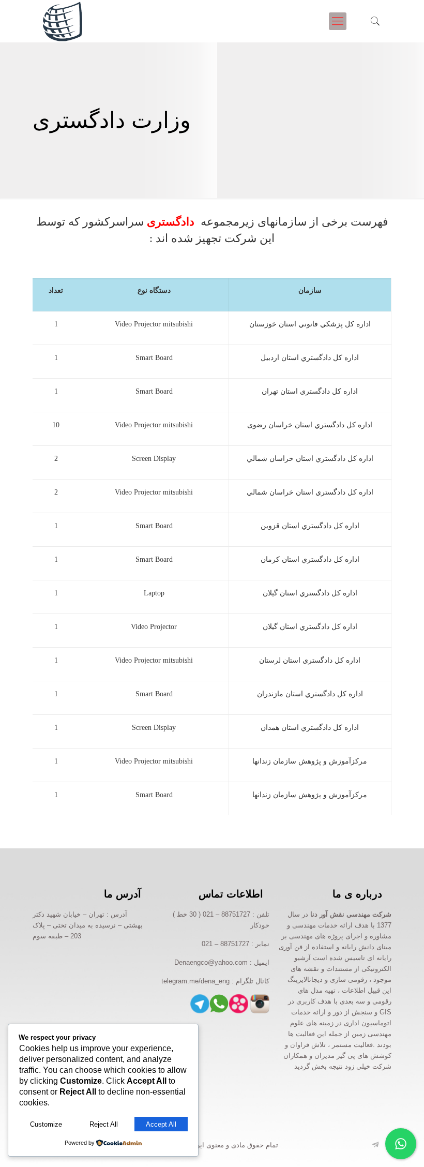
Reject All (103, 1124)
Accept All (161, 1124)
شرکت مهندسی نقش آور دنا (350, 914)
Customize (46, 1124)
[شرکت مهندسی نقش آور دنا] (63, 21)
